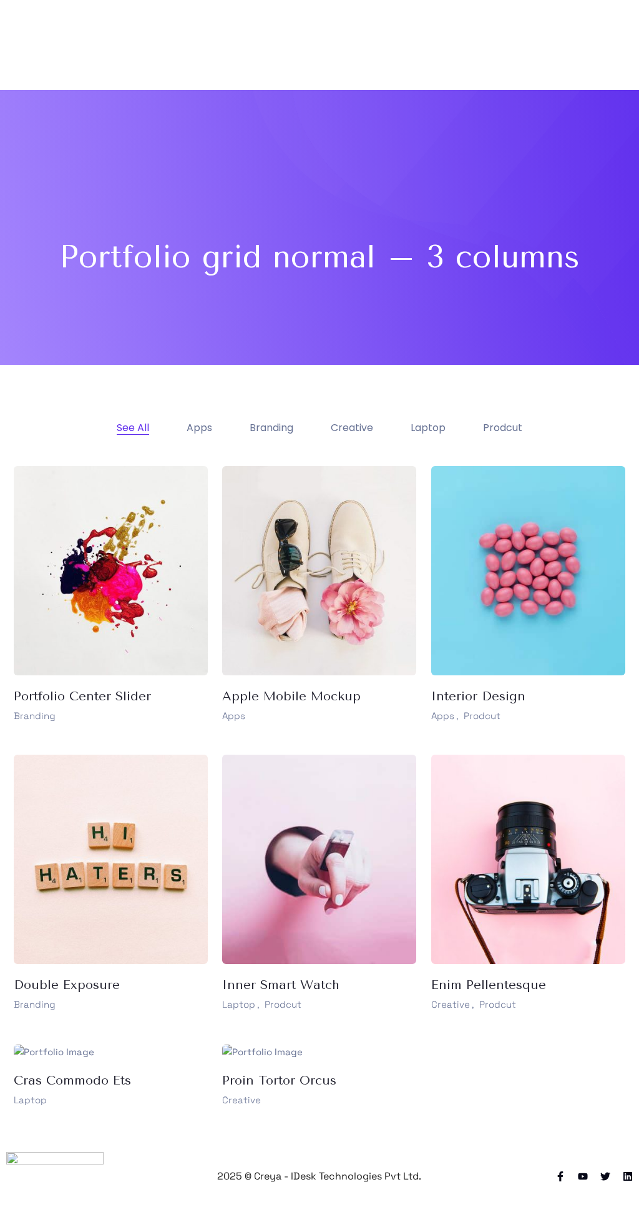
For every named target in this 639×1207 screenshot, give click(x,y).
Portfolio (375, 44)
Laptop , (241, 1004)
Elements (501, 44)
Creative (241, 1100)
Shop (454, 44)
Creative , (452, 1004)
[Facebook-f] (560, 1176)
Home (285, 44)
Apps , (445, 716)
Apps (233, 716)
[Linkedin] (628, 1176)
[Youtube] (583, 1176)
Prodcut (482, 716)
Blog (418, 44)
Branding (35, 716)
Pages (326, 44)
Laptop (30, 1100)
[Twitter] (605, 1176)
